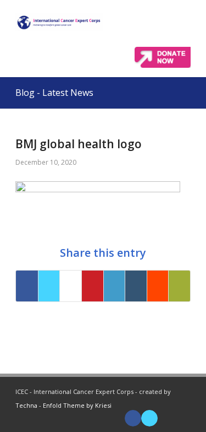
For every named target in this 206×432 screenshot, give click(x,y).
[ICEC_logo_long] (59, 22)
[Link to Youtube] (166, 418)
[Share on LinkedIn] (114, 286)
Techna (26, 405)
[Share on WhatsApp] (70, 286)
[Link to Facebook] (133, 418)
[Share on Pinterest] (92, 286)
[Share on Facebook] (27, 286)
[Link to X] (149, 418)
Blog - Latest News (54, 93)
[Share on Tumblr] (136, 286)
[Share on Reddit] (158, 286)
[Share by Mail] (179, 286)
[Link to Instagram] (182, 418)
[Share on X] (49, 286)
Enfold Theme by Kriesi (77, 405)
